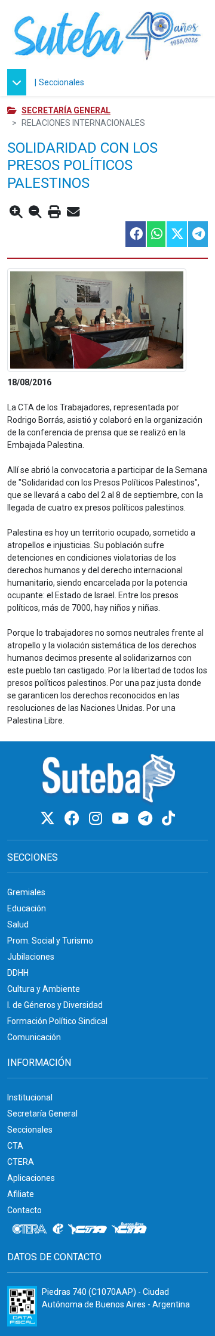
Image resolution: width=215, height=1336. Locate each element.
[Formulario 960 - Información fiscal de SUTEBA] (22, 1306)
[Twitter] (49, 818)
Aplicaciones (31, 1178)
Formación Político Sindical (57, 1021)
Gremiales (26, 892)
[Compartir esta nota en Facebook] (135, 234)
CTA (15, 1146)
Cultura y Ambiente (43, 989)
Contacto (24, 1210)
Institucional (30, 1097)
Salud (18, 924)
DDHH (18, 973)
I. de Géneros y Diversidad (55, 1005)
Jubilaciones (30, 956)
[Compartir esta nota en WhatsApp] (155, 234)
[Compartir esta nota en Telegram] (197, 234)
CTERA (20, 1162)
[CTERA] (30, 1229)
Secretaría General (66, 110)
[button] (19, 82)
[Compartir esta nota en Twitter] (176, 234)
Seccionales (61, 82)
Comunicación (34, 1037)
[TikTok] (168, 818)
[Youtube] (122, 818)
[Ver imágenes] (107, 320)
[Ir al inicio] (107, 34)
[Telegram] (147, 818)
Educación (26, 908)
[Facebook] (73, 818)
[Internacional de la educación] (58, 1229)
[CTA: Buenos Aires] (131, 1229)
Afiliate (20, 1194)
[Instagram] (97, 818)
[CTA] (87, 1229)
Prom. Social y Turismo (50, 940)
